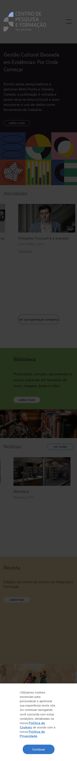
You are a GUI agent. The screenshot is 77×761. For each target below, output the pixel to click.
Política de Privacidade (32, 734)
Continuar (38, 749)
